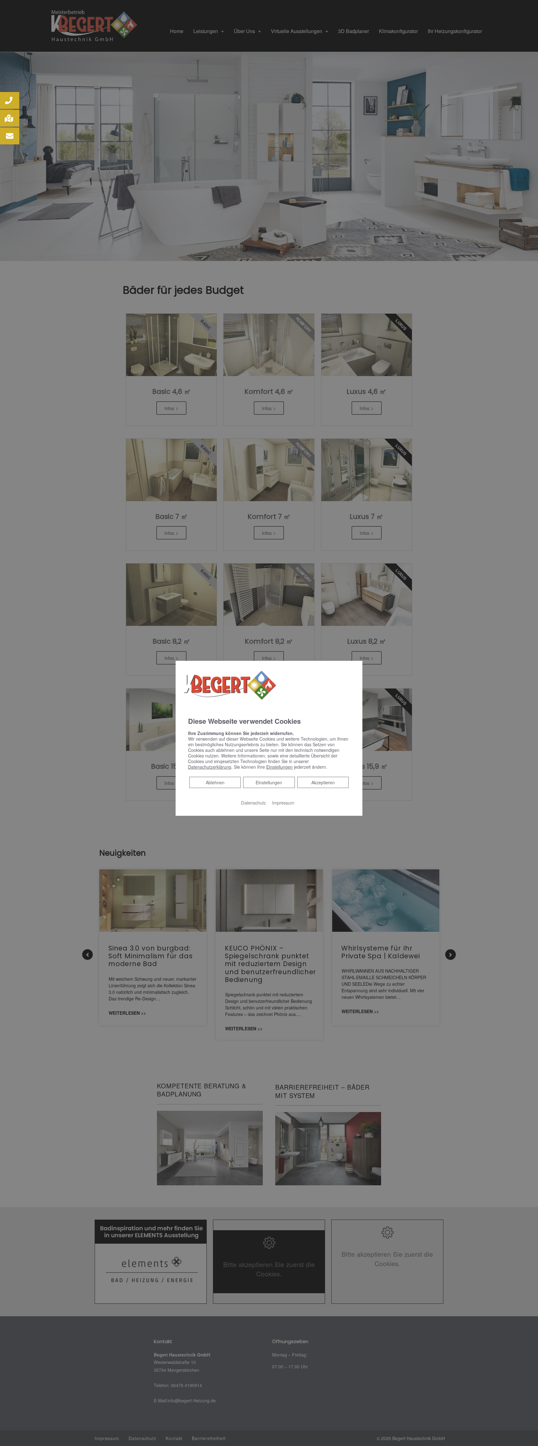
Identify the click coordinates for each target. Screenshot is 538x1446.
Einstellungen (269, 782)
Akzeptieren (323, 782)
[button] (9, 100)
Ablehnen (214, 782)
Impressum (283, 802)
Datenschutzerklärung (209, 767)
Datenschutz (253, 802)
